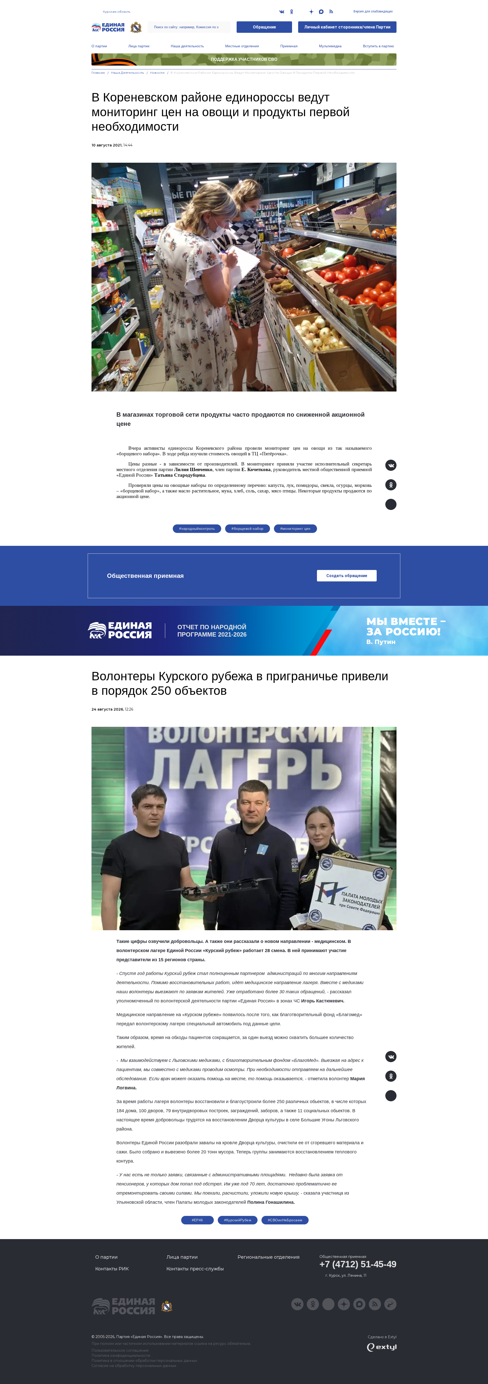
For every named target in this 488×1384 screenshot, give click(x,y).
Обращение (264, 27)
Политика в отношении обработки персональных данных (144, 1361)
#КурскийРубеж (237, 1220)
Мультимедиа (330, 46)
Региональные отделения (269, 1257)
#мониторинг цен (295, 528)
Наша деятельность (187, 46)
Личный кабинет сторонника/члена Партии (347, 27)
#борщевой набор (247, 528)
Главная (98, 72)
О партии (99, 46)
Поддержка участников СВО (244, 59)
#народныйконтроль (197, 528)
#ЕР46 (197, 1220)
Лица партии (138, 46)
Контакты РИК (112, 1269)
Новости (157, 72)
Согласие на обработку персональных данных (134, 1366)
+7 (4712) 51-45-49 (357, 1264)
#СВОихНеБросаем (285, 1220)
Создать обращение (346, 575)
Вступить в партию (378, 46)
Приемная (289, 46)
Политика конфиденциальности (121, 1355)
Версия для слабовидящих (373, 11)
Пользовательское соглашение (120, 1350)
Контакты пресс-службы (195, 1269)
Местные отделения (242, 46)
